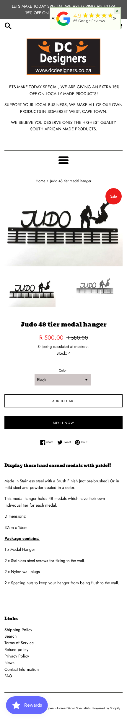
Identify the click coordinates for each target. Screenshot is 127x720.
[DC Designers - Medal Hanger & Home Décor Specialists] (63, 26)
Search (10, 636)
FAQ (8, 676)
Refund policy (16, 649)
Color (63, 370)
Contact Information (21, 669)
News (9, 662)
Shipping (45, 346)
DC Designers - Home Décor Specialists (63, 708)
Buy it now (63, 422)
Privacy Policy (16, 656)
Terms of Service (19, 643)
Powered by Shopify (106, 708)
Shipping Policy (18, 630)
